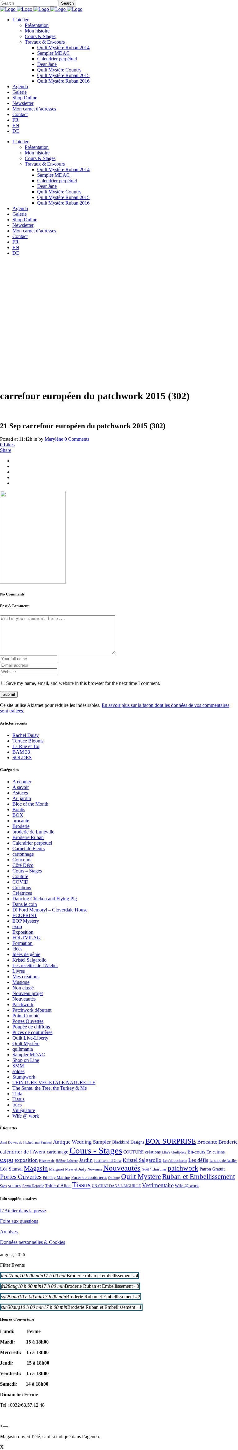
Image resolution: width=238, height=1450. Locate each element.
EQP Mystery (25, 921)
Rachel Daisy (25, 735)
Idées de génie (26, 954)
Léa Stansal (11, 1168)
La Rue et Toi (25, 746)
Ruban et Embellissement (198, 1176)
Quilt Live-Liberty (30, 1038)
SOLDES (22, 757)
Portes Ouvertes (27, 1021)
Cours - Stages (95, 1150)
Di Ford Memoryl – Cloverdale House (49, 909)
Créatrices (22, 893)
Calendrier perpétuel (32, 843)
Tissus (18, 1099)
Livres (18, 971)
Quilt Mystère (25, 1043)
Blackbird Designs (128, 1142)
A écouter (21, 781)
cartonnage (23, 854)
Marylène (54, 439)
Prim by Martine (56, 1177)
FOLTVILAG (26, 937)
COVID (20, 882)
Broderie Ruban (28, 837)
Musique (20, 982)
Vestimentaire (158, 1185)
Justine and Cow (107, 1160)
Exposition (22, 932)
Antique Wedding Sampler (82, 1142)
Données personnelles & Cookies (32, 1242)
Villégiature (23, 1110)
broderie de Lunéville (33, 831)
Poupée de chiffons (31, 1026)
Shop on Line (25, 1060)
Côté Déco (22, 865)
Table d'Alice (58, 1185)
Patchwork (22, 1004)
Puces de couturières (32, 1032)
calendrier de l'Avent (23, 1152)
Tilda (17, 1093)
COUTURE (133, 1151)
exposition (26, 1160)
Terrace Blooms (27, 740)
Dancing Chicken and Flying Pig (44, 898)
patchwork (183, 1168)
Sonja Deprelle (33, 1186)
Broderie (20, 826)
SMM (18, 1065)
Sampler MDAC (28, 1054)
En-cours (196, 1151)
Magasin (36, 1168)
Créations (21, 887)
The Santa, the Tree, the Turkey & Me (49, 1088)
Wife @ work (25, 1116)
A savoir (20, 787)
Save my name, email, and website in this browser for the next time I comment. (83, 683)
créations (153, 1151)
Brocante (207, 1142)
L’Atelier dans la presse (23, 1210)
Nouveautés (24, 999)
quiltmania (22, 1049)
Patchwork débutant (31, 1010)
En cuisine (215, 1152)
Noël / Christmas (154, 1169)
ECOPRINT (24, 915)
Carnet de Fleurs (28, 848)
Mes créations (25, 976)
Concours (21, 859)
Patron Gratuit (212, 1169)
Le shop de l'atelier (223, 1160)
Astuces (20, 792)
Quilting (114, 1177)
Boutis (18, 809)
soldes (18, 1071)
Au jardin (21, 798)
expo (17, 926)
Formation (22, 943)
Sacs (3, 1186)
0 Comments (76, 439)
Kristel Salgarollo (29, 960)
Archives (9, 1231)
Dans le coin (24, 904)
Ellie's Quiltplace (174, 1152)
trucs (17, 1104)
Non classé (23, 987)
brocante (20, 820)
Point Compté (25, 1015)
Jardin (86, 1160)
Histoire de (47, 1160)
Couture (20, 876)
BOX (17, 815)
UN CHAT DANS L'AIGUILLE (116, 1186)
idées (17, 948)
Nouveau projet (27, 993)
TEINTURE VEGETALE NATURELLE (53, 1082)
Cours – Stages (27, 870)
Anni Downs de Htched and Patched (26, 1142)
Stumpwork (23, 1077)
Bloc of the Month (30, 804)
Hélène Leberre (67, 1160)
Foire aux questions (19, 1221)
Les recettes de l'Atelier (35, 965)
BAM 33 (21, 752)
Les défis (198, 1160)
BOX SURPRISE (170, 1141)
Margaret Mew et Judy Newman (75, 1169)
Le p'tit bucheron (175, 1160)
